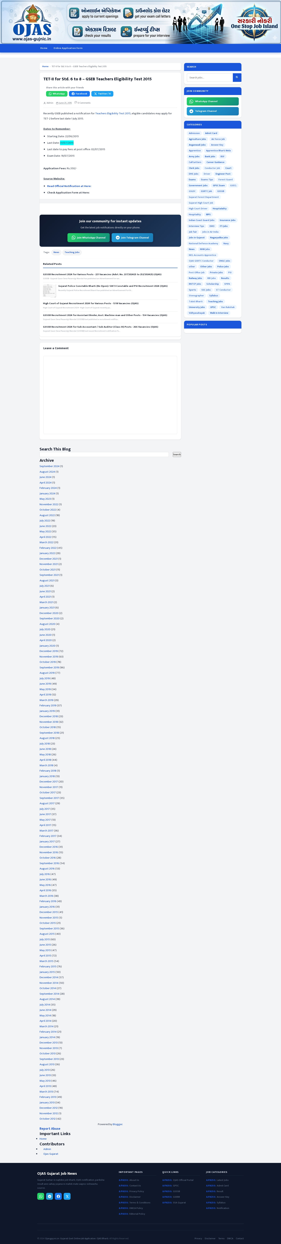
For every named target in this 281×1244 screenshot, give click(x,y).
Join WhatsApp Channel (91, 237)
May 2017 (45, 819)
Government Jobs (198, 185)
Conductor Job (212, 168)
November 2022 (49, 504)
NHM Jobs (205, 249)
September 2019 (49, 667)
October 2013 (48, 1053)
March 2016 (46, 896)
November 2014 (49, 983)
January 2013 (47, 1102)
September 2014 (49, 993)
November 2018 (49, 721)
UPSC (213, 307)
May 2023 (45, 498)
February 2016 (48, 901)
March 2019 (46, 700)
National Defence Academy (203, 243)
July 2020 (45, 629)
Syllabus (213, 295)
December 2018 (49, 716)
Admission (194, 133)
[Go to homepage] (140, 22)
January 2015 (47, 972)
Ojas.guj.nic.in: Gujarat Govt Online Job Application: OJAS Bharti (76, 1238)
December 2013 (49, 1042)
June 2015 (45, 944)
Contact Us (135, 1186)
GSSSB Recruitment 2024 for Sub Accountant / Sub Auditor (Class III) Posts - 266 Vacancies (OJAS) (100, 327)
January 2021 (47, 607)
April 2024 (46, 482)
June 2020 (46, 634)
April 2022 (45, 537)
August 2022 (47, 515)
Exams (192, 179)
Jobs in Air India (210, 232)
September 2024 (49, 466)
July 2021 (45, 585)
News (56, 252)
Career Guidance (215, 162)
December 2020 (49, 613)
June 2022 (45, 526)
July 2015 (45, 939)
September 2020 (50, 618)
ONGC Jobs (224, 261)
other (192, 266)
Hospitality (195, 214)
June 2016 (45, 879)
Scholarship (212, 284)
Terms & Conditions (139, 1203)
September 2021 (49, 575)
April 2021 (45, 596)
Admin (47, 1149)
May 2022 (45, 531)
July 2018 (45, 743)
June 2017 (45, 814)
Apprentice (195, 150)
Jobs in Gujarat (197, 237)
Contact (240, 1238)
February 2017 (48, 836)
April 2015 (45, 955)
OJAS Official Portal (183, 1180)
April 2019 (45, 694)
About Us (134, 1180)
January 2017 (47, 841)
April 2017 (45, 825)
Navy (226, 243)
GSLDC (192, 191)
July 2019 (45, 678)
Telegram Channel (206, 111)
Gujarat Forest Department (204, 197)
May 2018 (45, 754)
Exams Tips (207, 179)
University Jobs (197, 307)
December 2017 (49, 781)
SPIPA (227, 284)
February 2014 (48, 1031)
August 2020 (47, 624)
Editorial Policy (137, 1214)
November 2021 (49, 564)
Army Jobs (194, 156)
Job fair (193, 232)
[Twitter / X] (67, 1196)
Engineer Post (223, 174)
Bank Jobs (210, 156)
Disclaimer (135, 1197)
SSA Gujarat (179, 1203)
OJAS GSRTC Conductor (201, 261)
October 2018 (48, 727)
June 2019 (45, 683)
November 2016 (49, 852)
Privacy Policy (136, 1191)
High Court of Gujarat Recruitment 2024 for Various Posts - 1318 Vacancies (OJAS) (90, 303)
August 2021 (47, 580)
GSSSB (220, 191)
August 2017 (47, 803)
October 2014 (48, 988)
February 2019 (48, 705)
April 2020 (46, 640)
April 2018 (45, 759)
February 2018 (48, 770)
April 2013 (45, 1086)
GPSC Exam (219, 185)
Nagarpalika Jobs (219, 237)
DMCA (230, 1238)
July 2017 (45, 809)
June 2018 (45, 749)
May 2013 (45, 1080)
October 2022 (48, 509)
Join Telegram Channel (135, 237)
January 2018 (47, 776)
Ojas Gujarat (50, 1154)
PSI (229, 272)
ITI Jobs (224, 226)
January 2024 (47, 493)
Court (228, 168)
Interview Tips (196, 226)
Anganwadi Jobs (197, 145)
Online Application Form (68, 48)
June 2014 (45, 1010)
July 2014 (45, 1004)
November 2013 (49, 1048)
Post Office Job (197, 272)
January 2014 (47, 1037)
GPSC (176, 1186)
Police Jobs (223, 266)
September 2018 (49, 732)
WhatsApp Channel (206, 101)
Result (220, 1191)
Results (225, 278)
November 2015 (49, 917)
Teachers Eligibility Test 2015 (113, 113)
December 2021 (49, 558)
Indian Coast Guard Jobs (201, 220)
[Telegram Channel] (49, 1196)
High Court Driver (198, 208)
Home (43, 48)
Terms (221, 1238)
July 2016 (45, 874)
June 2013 (45, 1075)
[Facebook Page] (58, 1196)
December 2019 (49, 651)
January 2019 (47, 711)
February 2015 (48, 966)
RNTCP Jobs (195, 284)
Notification (223, 1208)
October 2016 (48, 857)
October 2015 (48, 923)
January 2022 (47, 553)
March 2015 (46, 961)
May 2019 (45, 689)
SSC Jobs (206, 290)
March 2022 (47, 542)
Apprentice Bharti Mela (218, 150)
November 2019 (49, 656)
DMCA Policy (136, 1208)
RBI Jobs (211, 278)
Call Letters (195, 162)
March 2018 (46, 765)
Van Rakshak (228, 307)
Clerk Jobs (194, 168)
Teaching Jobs (72, 252)
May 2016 (45, 885)
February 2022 (48, 547)
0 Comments (83, 103)
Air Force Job (218, 139)
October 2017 (48, 792)
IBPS (208, 214)
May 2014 (45, 1015)
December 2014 (49, 977)
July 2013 (45, 1070)
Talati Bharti (196, 301)
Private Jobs (216, 272)
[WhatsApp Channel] (40, 1196)
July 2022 (45, 520)
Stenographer (196, 295)
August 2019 (47, 672)
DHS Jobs (193, 174)
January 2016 (47, 906)
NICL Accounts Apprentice (202, 255)
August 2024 (47, 471)
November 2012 (49, 1113)
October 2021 (48, 569)
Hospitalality (220, 208)
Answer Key (217, 145)
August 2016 (47, 868)
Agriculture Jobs (197, 139)
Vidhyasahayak (197, 313)
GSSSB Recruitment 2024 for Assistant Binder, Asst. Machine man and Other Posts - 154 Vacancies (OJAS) (105, 315)
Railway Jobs (195, 278)
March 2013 (46, 1091)
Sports (192, 290)
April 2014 (45, 1020)
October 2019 (48, 662)
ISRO (212, 226)
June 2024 (45, 477)
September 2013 (49, 1059)
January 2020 (47, 645)
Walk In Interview (219, 313)
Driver (207, 174)
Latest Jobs (223, 1180)
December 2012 (49, 1107)
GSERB (176, 1197)
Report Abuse (50, 1128)
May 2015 (45, 950)
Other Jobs (206, 266)
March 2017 (46, 830)
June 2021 (45, 591)
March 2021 (46, 602)
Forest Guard (225, 179)
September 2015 (49, 928)
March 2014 (47, 1026)
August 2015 (47, 933)
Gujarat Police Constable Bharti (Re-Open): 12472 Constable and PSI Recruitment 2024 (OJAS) (112, 286)
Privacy (198, 1238)
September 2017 (49, 798)
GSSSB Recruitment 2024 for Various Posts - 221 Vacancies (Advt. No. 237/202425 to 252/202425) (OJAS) (102, 274)
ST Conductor (223, 290)
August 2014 (47, 999)
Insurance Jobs (228, 220)
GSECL (233, 185)
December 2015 (49, 912)
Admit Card (211, 133)
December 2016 (49, 846)
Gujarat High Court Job (201, 203)
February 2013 (48, 1097)
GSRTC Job (206, 191)
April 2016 (45, 890)
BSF (222, 156)
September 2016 (49, 863)
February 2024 (48, 488)
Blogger (117, 1124)
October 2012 (48, 1118)
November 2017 (49, 787)
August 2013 (47, 1064)
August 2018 (47, 738)
